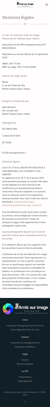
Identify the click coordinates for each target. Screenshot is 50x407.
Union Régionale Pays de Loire (25, 329)
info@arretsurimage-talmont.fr (26, 205)
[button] (46, 4)
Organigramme (25, 381)
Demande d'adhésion (25, 346)
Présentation (25, 377)
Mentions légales (25, 363)
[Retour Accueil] (25, 4)
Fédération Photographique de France (25, 325)
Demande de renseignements (25, 342)
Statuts (25, 359)
